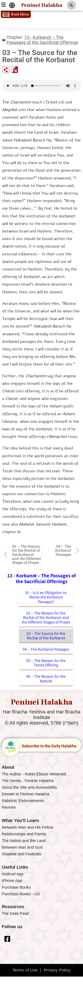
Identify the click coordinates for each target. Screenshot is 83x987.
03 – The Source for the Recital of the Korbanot (46, 636)
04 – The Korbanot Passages (46, 649)
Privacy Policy (57, 970)
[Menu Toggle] (12, 5)
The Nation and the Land (24, 840)
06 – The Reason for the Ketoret (46, 678)
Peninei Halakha (41, 5)
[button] (71, 5)
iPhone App (12, 880)
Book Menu (20, 14)
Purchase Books (16, 887)
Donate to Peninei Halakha (25, 794)
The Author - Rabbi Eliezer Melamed (34, 774)
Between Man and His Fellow (27, 827)
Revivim (9, 807)
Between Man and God (22, 847)
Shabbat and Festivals (21, 854)
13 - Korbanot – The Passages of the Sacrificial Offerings (42, 40)
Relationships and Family (24, 834)
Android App (12, 874)
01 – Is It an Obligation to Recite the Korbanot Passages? (46, 597)
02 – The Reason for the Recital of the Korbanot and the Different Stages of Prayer (46, 617)
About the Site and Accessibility (29, 787)
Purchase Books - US (21, 894)
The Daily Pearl (15, 913)
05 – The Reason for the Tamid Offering (46, 663)
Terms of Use (25, 970)
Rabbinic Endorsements (23, 800)
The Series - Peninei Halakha (28, 780)
